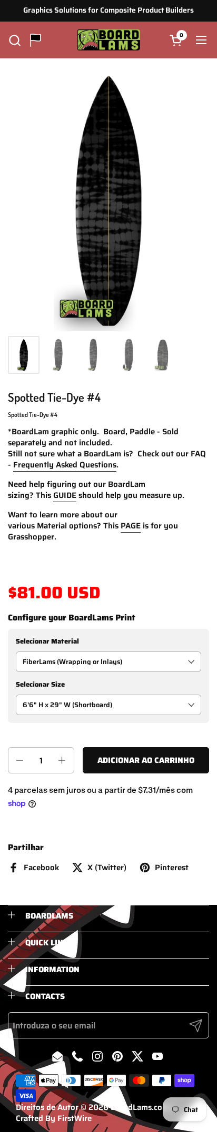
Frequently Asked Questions (64, 464)
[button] (14, 40)
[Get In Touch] (35, 40)
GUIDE (64, 495)
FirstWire (74, 1118)
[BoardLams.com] (108, 39)
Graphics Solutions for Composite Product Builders (108, 10)
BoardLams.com (140, 1107)
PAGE (131, 525)
